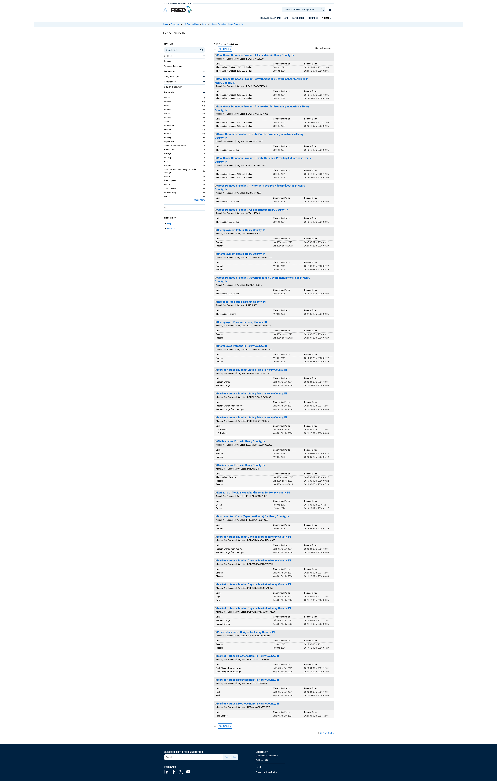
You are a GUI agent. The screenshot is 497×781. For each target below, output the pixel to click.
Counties (222, 24)
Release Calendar (270, 18)
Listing (167, 97)
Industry (167, 157)
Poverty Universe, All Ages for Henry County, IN (246, 632)
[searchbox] (304, 10)
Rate (166, 161)
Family (167, 196)
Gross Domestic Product (175, 145)
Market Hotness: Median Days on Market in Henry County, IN (254, 536)
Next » (331, 733)
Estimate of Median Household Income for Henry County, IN (253, 492)
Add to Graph (225, 49)
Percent (167, 133)
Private (167, 184)
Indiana (212, 24)
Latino (167, 176)
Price (166, 105)
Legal (258, 767)
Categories (298, 18)
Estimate (168, 129)
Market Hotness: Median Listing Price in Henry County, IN (252, 369)
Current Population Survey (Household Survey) (181, 171)
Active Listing (170, 192)
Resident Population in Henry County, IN (241, 301)
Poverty (167, 117)
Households (169, 149)
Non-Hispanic (170, 180)
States (204, 24)
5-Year (167, 113)
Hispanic (168, 165)
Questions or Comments (267, 755)
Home (166, 24)
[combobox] (304, 9)
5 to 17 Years (170, 188)
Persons (167, 109)
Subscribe (230, 757)
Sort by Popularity (323, 48)
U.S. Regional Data (191, 24)
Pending (167, 137)
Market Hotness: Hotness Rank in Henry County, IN (248, 656)
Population (169, 125)
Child (166, 121)
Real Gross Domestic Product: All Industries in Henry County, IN (255, 55)
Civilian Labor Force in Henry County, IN (241, 441)
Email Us (171, 228)
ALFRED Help (262, 760)
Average (167, 153)
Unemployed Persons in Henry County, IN (242, 322)
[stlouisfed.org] (177, 3)
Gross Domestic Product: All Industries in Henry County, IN (252, 209)
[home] (177, 9)
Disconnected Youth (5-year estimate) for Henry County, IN (253, 516)
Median (167, 101)
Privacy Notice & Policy (266, 772)
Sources (313, 18)
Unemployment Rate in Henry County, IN (241, 230)
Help (169, 223)
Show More (199, 200)
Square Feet (169, 141)
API (286, 18)
